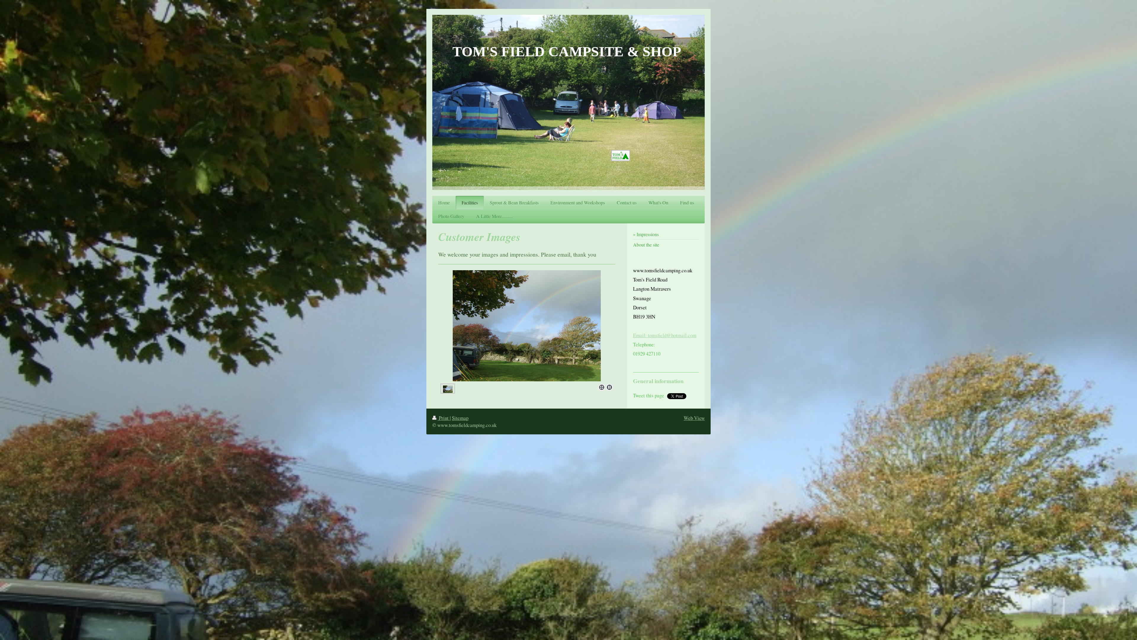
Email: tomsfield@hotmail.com (664, 335)
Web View (694, 418)
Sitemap (460, 418)
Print (444, 418)
